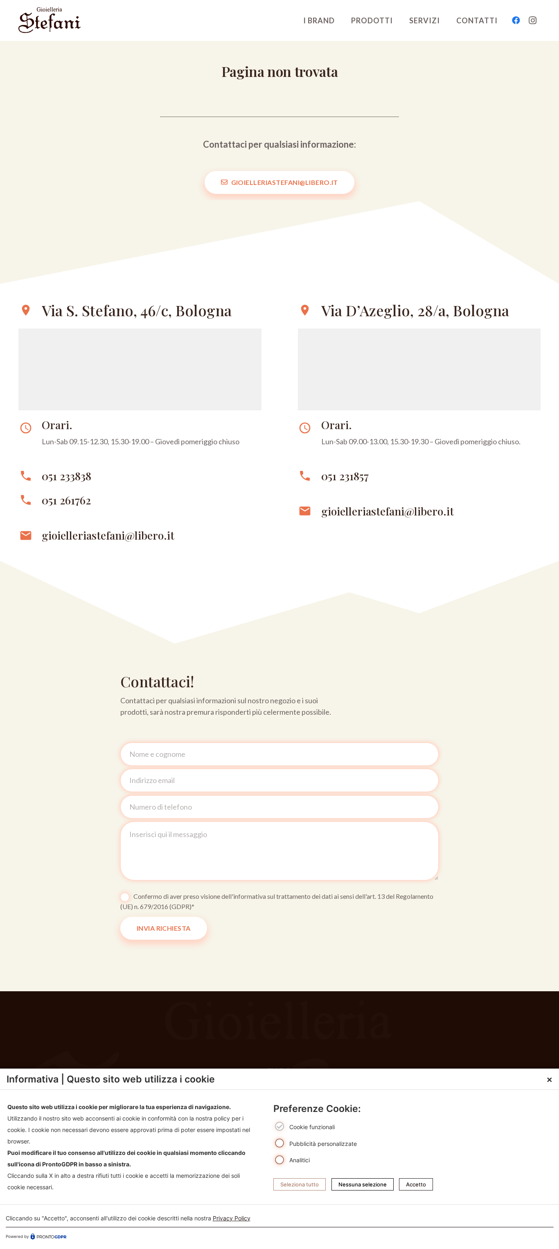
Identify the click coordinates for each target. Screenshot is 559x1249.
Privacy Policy (231, 1217)
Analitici (299, 1160)
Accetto (416, 1184)
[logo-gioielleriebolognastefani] (49, 20)
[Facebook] (516, 20)
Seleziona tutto (299, 1184)
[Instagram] (532, 20)
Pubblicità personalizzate (323, 1143)
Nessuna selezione (362, 1184)
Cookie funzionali (312, 1126)
